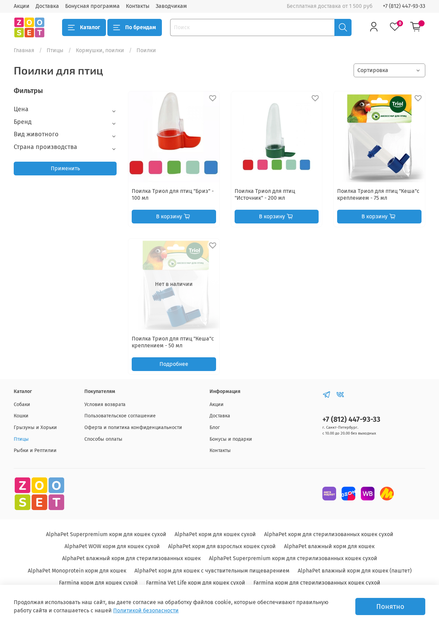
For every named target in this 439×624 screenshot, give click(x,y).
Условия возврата (105, 404)
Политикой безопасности (146, 610)
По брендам (140, 27)
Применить (65, 168)
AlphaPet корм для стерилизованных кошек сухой (328, 534)
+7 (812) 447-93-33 (404, 6)
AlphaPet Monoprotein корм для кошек (77, 570)
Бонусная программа (92, 6)
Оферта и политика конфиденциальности (133, 427)
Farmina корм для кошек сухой (98, 582)
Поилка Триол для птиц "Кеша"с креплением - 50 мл (173, 342)
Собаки (22, 404)
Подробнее (173, 364)
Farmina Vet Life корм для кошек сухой (195, 582)
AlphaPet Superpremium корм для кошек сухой (106, 534)
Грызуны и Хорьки (35, 427)
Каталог (90, 27)
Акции (21, 6)
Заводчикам (171, 6)
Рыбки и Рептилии (35, 450)
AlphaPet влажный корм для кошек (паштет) (355, 570)
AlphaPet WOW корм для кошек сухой (112, 546)
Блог (215, 427)
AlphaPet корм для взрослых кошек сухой (222, 546)
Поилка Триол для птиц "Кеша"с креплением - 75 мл (378, 194)
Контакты (138, 6)
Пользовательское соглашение (120, 416)
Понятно (390, 606)
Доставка (47, 6)
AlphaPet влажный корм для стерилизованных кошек (131, 558)
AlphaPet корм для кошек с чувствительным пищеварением (211, 570)
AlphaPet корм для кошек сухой (215, 534)
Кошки (21, 416)
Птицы (55, 50)
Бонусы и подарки (231, 439)
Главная (24, 50)
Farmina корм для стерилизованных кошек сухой (316, 582)
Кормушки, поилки (100, 50)
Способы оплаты (103, 439)
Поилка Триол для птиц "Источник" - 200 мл (265, 194)
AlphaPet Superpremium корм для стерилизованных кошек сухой (293, 558)
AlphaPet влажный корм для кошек (329, 546)
